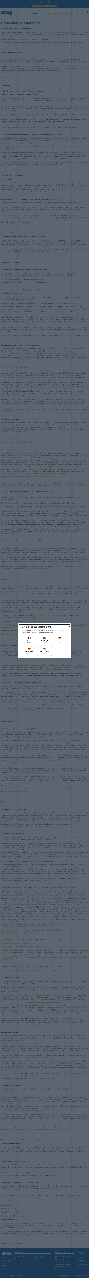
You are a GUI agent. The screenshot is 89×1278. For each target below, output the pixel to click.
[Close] (69, 626)
